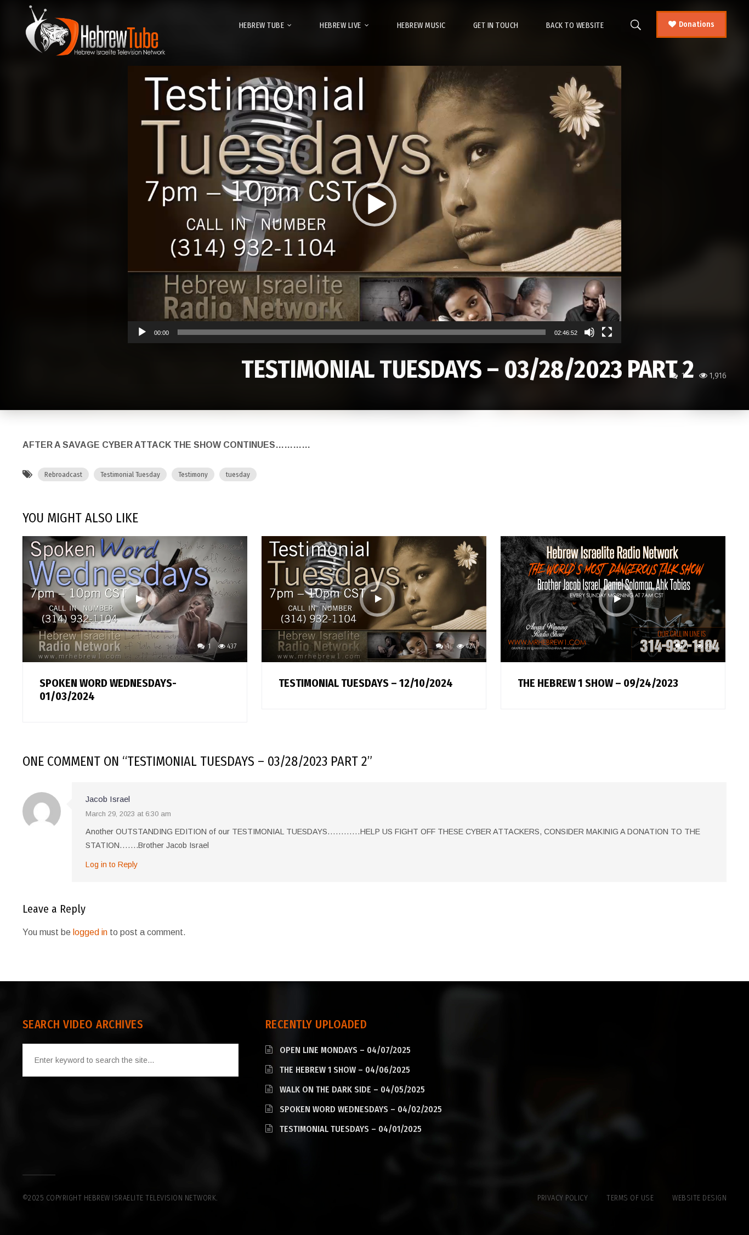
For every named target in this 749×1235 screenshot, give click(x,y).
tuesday (238, 474)
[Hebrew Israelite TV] (95, 31)
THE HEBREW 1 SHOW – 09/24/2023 (598, 683)
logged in (90, 932)
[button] (374, 204)
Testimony (193, 474)
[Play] (142, 332)
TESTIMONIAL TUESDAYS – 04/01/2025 (351, 1129)
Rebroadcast (63, 474)
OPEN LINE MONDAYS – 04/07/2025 (345, 1050)
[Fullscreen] (607, 332)
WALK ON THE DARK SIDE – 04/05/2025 (352, 1089)
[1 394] (613, 598)
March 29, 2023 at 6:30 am (128, 814)
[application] (374, 204)
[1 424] (374, 598)
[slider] (362, 332)
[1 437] (134, 598)
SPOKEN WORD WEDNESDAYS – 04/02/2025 (361, 1109)
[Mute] (589, 332)
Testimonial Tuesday (130, 474)
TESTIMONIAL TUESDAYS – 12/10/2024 (366, 683)
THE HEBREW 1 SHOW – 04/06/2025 (345, 1070)
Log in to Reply (112, 864)
